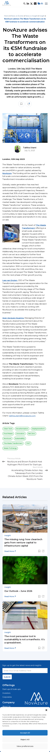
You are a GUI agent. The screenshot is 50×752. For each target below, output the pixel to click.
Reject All (25, 739)
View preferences (25, 746)
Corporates (7, 697)
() (42, 3)
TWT (28, 443)
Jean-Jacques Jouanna (13, 318)
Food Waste (8, 433)
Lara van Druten (9, 280)
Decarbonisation (22, 429)
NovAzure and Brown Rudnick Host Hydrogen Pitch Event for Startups (24, 463)
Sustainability (20, 438)
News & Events (17, 16)
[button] (46, 710)
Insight (41, 16)
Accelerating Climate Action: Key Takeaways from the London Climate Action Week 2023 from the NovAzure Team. (25, 474)
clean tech (8, 429)
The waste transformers (13, 443)
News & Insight (31, 16)
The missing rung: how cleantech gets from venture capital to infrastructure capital (23, 542)
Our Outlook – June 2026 (18, 591)
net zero (31, 433)
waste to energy (10, 448)
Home (6, 16)
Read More (9, 551)
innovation (20, 433)
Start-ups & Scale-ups (11, 689)
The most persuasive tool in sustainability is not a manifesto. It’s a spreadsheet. (24, 639)
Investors (6, 693)
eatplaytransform (38, 429)
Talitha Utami (29, 147)
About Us (6, 706)
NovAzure (7, 173)
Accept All (25, 733)
